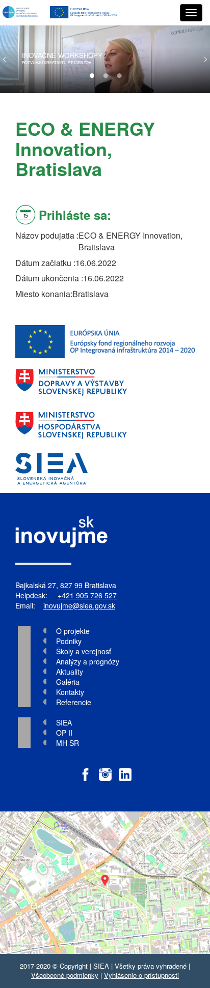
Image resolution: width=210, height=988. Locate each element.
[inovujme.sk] (21, 12)
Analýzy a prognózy (87, 661)
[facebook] (85, 769)
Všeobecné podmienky (64, 975)
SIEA (64, 722)
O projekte (73, 631)
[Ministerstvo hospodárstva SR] (105, 425)
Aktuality (69, 671)
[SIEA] (105, 469)
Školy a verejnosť (83, 651)
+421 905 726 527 (87, 595)
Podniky (69, 641)
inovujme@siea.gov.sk (79, 605)
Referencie (73, 702)
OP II (64, 733)
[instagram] (105, 769)
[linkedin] (125, 769)
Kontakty (70, 692)
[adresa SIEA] (105, 882)
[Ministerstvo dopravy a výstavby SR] (105, 382)
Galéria (68, 682)
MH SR (67, 743)
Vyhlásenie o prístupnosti (141, 975)
